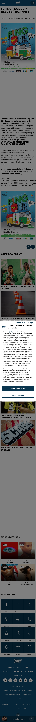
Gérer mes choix (18, 395)
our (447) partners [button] (12, 332)
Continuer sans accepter (25, 322)
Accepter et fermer (18, 388)
